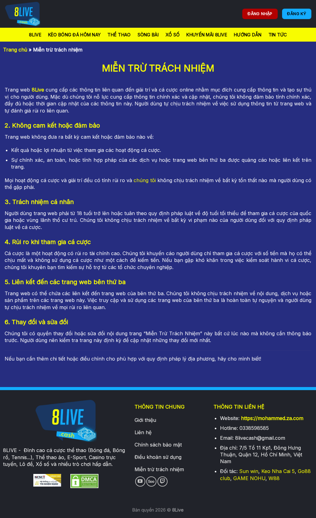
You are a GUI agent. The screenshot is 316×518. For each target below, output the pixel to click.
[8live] (35, 14)
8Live (35, 34)
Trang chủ (15, 50)
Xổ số (172, 34)
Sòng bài (148, 34)
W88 (274, 478)
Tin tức (277, 34)
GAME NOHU (249, 478)
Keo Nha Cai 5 (278, 471)
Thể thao (119, 34)
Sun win (248, 471)
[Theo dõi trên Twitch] (162, 481)
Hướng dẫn (248, 34)
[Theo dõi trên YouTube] (140, 481)
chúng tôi (145, 180)
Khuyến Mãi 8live (206, 34)
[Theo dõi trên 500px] (151, 481)
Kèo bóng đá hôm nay (74, 34)
